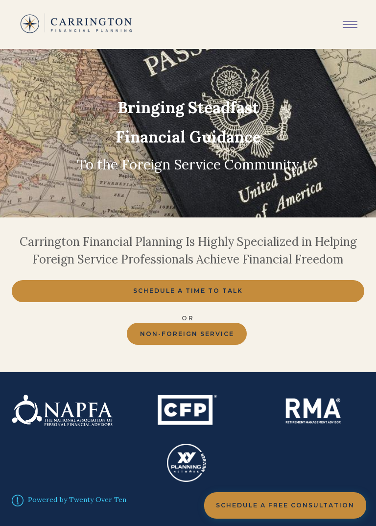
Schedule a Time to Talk (188, 290)
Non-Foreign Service (187, 333)
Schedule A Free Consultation (285, 505)
